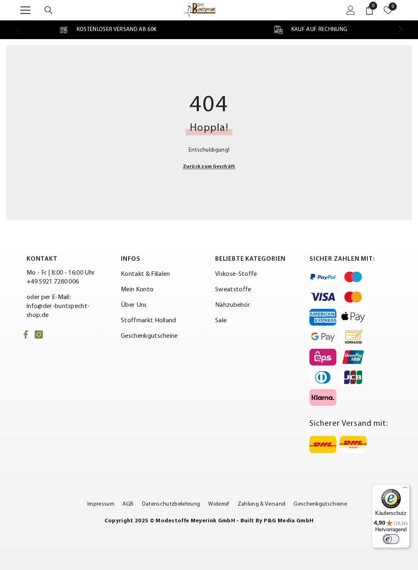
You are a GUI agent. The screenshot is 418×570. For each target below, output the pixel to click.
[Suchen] (48, 10)
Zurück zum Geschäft (209, 166)
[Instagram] (38, 334)
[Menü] (405, 489)
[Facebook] (25, 334)
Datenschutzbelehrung (171, 504)
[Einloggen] (350, 10)
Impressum (100, 504)
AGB (128, 504)
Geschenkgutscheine (320, 504)
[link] (107, 29)
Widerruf (218, 504)
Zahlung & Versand (261, 504)
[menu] (25, 10)
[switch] (391, 539)
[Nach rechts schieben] (400, 30)
